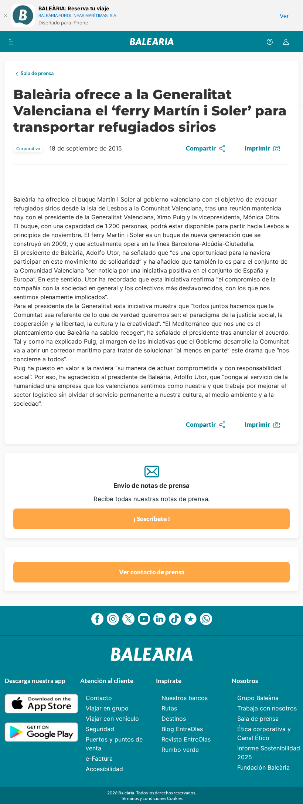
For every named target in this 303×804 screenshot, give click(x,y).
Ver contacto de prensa (151, 572)
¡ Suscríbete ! (151, 519)
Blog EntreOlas (182, 729)
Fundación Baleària (263, 767)
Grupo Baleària (258, 698)
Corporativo (28, 148)
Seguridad (100, 729)
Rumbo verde (180, 749)
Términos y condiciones (144, 798)
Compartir (201, 148)
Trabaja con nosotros (267, 708)
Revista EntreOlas (186, 739)
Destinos (173, 718)
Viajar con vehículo (112, 718)
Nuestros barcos (184, 698)
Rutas (169, 708)
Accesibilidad (104, 769)
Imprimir (257, 148)
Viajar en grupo (107, 708)
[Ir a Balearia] (152, 41)
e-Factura (99, 758)
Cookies (175, 798)
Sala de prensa (258, 718)
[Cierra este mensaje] (5, 15)
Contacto (99, 698)
